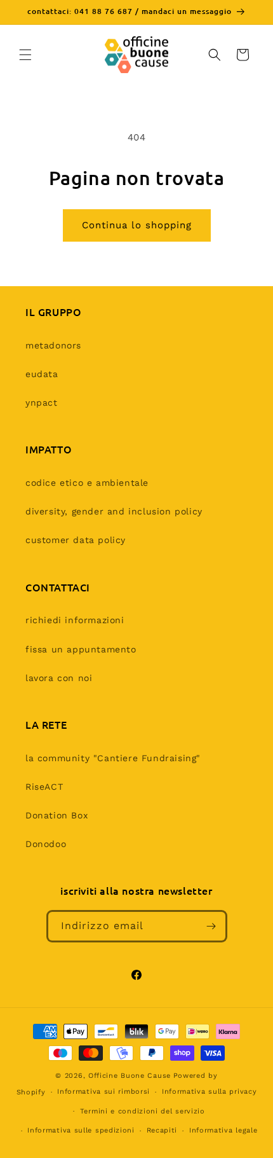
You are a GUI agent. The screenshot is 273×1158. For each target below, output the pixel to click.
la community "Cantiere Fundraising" (113, 758)
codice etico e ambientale (87, 483)
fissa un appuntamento (80, 649)
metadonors (53, 345)
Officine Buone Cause (129, 1076)
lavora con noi (58, 678)
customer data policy (75, 540)
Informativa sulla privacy (209, 1091)
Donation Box (56, 815)
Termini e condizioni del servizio (142, 1111)
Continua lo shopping (137, 225)
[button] (25, 55)
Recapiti (162, 1130)
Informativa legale (223, 1130)
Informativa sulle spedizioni (81, 1130)
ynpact (41, 402)
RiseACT (44, 787)
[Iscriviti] (211, 926)
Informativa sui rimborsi (103, 1091)
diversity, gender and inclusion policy (114, 511)
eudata (41, 374)
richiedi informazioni (74, 620)
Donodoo (45, 844)
